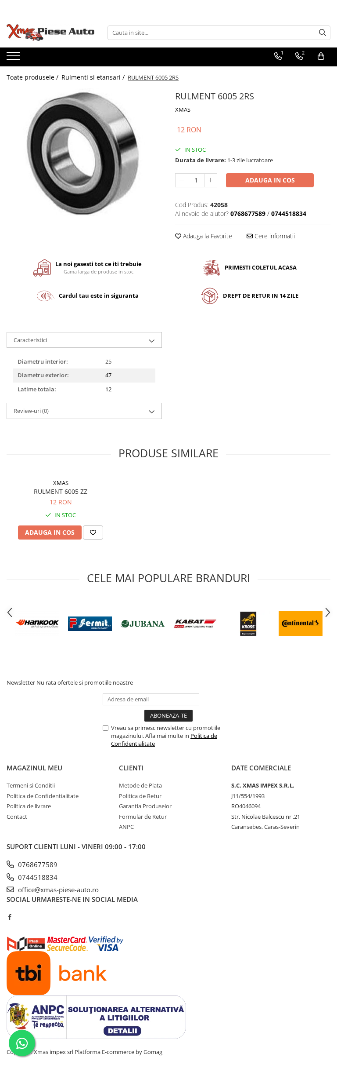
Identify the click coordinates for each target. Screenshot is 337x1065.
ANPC (126, 827)
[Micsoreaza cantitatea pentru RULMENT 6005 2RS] (181, 180)
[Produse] (14, 58)
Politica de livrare (29, 806)
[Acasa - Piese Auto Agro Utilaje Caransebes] (50, 32)
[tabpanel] (84, 152)
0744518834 (36, 877)
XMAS (182, 109)
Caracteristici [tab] (30, 340)
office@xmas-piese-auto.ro (57, 889)
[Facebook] (9, 917)
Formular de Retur (143, 817)
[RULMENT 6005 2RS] (84, 152)
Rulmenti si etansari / (93, 77)
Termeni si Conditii (31, 785)
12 (108, 389)
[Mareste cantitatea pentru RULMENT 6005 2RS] (210, 180)
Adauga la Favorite (206, 236)
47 (108, 375)
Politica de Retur (140, 796)
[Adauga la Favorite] (93, 532)
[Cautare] (322, 33)
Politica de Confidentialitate (43, 796)
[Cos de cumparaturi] (321, 56)
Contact (17, 817)
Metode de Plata (140, 785)
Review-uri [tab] (31, 411)
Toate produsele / (33, 77)
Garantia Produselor (145, 806)
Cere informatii (274, 236)
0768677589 (36, 864)
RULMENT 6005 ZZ (60, 491)
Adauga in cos (270, 180)
